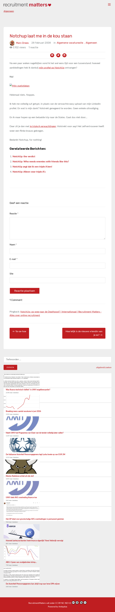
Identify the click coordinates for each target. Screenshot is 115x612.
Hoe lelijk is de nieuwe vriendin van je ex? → (84, 333)
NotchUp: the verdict (24, 156)
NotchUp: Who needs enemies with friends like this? (41, 161)
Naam (13, 245)
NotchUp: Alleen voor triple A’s (29, 172)
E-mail (13, 259)
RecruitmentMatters (37, 603)
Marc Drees (22, 42)
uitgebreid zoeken (103, 367)
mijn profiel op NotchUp (51, 68)
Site (11, 274)
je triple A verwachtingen (43, 126)
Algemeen (9, 11)
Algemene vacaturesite (71, 42)
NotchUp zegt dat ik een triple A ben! (32, 166)
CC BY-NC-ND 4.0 (63, 603)
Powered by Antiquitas (57, 607)
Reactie (14, 214)
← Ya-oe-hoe (19, 331)
